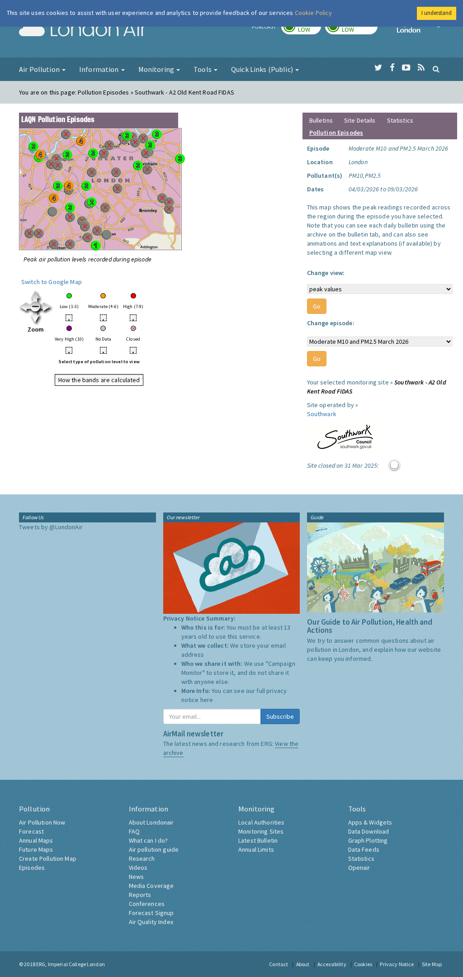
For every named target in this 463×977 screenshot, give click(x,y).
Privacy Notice (397, 964)
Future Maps (36, 849)
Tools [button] (203, 69)
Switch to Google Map (51, 282)
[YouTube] (406, 68)
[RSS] (421, 68)
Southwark (321, 414)
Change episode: (330, 323)
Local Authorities (261, 822)
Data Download (368, 831)
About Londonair (151, 822)
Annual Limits (256, 849)
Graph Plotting (368, 840)
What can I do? (148, 840)
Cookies (363, 964)
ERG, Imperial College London (70, 964)
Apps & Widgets (370, 822)
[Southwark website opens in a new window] (345, 436)
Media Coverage (151, 886)
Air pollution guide (154, 849)
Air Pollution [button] (40, 69)
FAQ (134, 831)
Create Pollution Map (47, 858)
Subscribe (280, 716)
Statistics (400, 120)
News (136, 877)
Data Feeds (363, 849)
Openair (359, 867)
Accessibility (331, 964)
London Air (82, 29)
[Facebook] (392, 68)
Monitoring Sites (260, 831)
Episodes (32, 867)
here (206, 700)
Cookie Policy (313, 13)
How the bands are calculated (99, 380)
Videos (138, 867)
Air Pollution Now (42, 822)
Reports (140, 895)
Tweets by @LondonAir (51, 527)
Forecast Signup (151, 913)
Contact (278, 964)
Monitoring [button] (157, 69)
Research (142, 858)
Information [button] (99, 69)
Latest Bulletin (258, 840)
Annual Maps (36, 840)
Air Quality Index (151, 922)
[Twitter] (378, 68)
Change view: (326, 273)
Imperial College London (420, 29)
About (303, 964)
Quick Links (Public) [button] (262, 69)
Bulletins (321, 120)
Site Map (432, 964)
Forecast (31, 831)
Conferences (147, 904)
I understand (436, 13)
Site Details (360, 120)
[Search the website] (436, 69)
